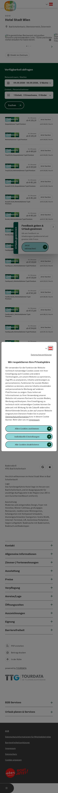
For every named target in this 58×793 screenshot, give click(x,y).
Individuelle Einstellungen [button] (26, 436)
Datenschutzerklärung (41, 354)
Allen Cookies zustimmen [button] (27, 428)
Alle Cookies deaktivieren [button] (27, 444)
